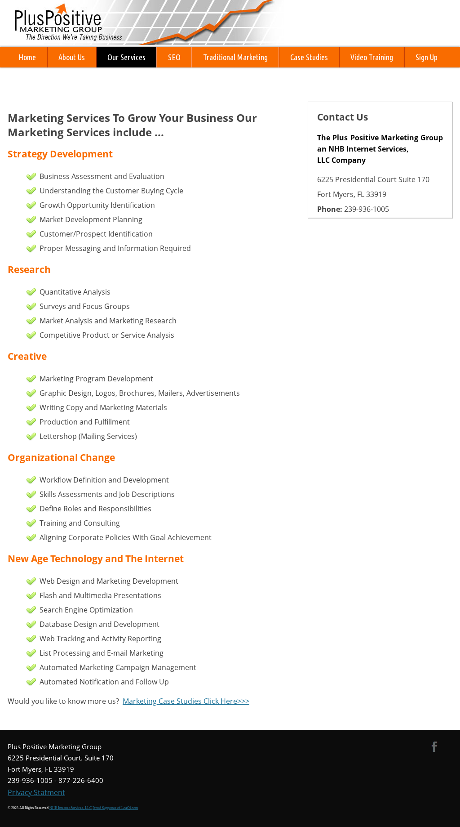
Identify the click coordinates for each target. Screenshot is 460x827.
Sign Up (427, 57)
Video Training (371, 57)
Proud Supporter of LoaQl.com (115, 808)
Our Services (126, 57)
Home (27, 57)
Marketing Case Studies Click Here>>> (186, 701)
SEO (174, 57)
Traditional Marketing (235, 57)
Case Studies (309, 57)
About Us (71, 57)
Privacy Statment (36, 792)
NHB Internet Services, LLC (70, 808)
